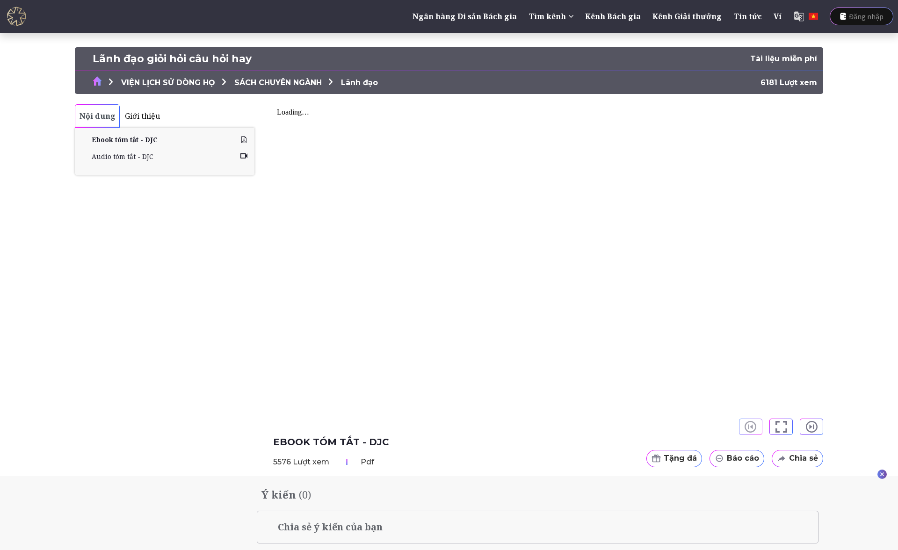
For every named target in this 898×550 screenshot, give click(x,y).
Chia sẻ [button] (803, 458)
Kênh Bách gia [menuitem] (613, 16)
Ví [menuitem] (778, 16)
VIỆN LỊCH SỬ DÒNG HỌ (168, 82)
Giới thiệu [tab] (142, 116)
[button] (781, 427)
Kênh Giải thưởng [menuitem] (687, 16)
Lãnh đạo (359, 82)
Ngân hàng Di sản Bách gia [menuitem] (465, 16)
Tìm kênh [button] (547, 16)
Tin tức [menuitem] (747, 16)
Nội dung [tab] (98, 116)
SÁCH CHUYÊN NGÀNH (278, 82)
